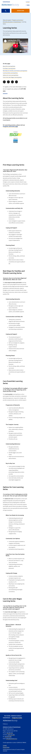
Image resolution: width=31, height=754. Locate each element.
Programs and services (17, 20)
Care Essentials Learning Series (10, 73)
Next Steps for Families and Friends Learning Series (15, 70)
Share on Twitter (8, 81)
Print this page (16, 81)
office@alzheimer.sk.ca (11, 738)
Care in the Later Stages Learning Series (12, 77)
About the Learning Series (9, 66)
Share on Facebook (4, 81)
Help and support (7, 20)
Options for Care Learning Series (10, 75)
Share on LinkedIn (12, 81)
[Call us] (5, 11)
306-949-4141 (10, 733)
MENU (28, 5)
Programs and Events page (10, 126)
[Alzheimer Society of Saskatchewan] (10, 5)
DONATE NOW (20, 10)
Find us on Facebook (9, 724)
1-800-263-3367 (11, 735)
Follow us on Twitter (12, 724)
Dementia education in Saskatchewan (12, 22)
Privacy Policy (6, 747)
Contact (28, 2)
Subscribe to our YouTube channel (18, 724)
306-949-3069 (8, 736)
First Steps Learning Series (9, 68)
